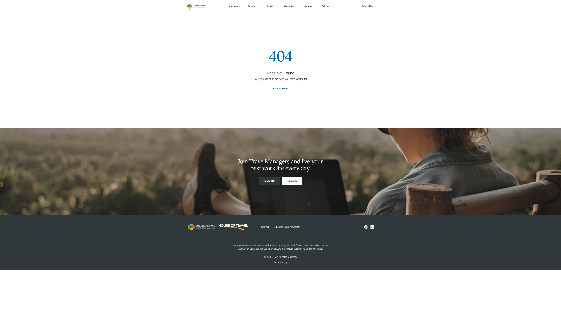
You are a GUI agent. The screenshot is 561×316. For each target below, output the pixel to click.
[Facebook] (366, 227)
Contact (265, 227)
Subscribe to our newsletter (286, 227)
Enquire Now (367, 6)
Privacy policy (280, 262)
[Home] (199, 6)
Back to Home (280, 88)
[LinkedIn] (372, 227)
